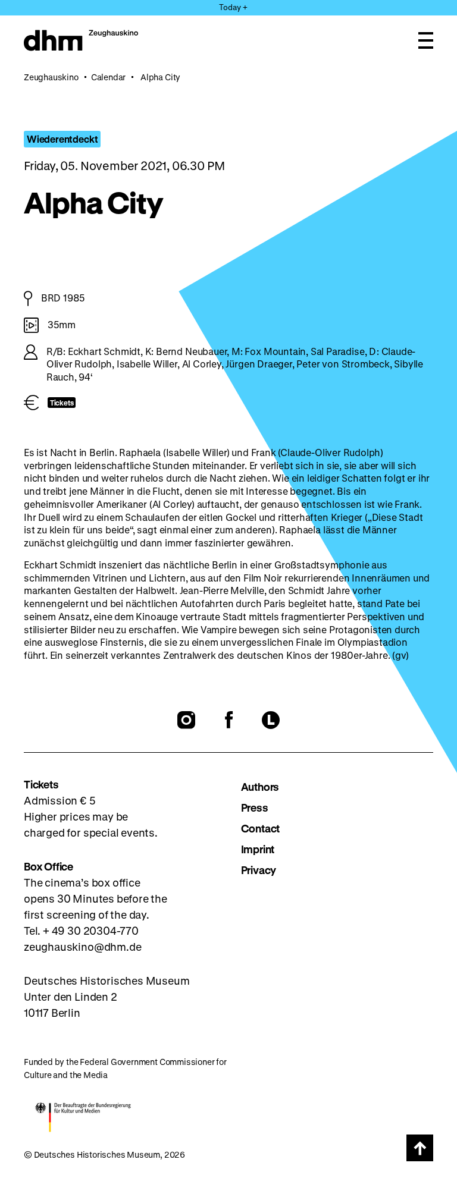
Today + (233, 6)
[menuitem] (337, 787)
